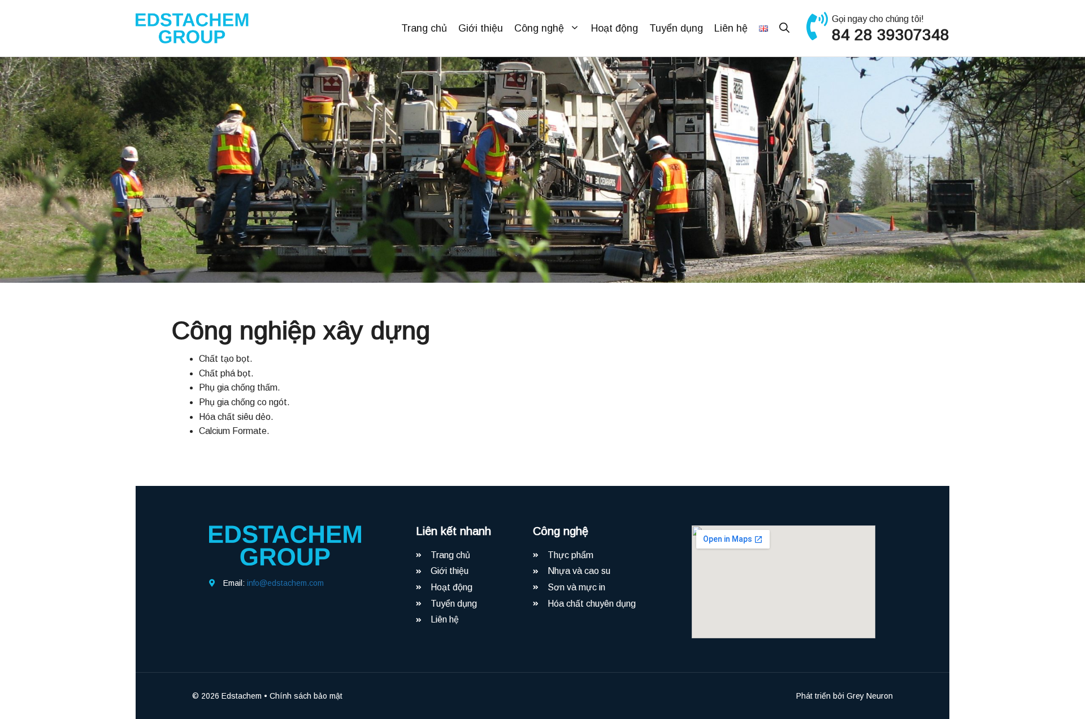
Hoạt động (614, 28)
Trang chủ (424, 28)
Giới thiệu (480, 28)
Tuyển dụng (676, 28)
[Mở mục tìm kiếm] (784, 28)
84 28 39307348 (890, 34)
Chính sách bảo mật (306, 695)
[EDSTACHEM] (192, 27)
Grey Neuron (870, 695)
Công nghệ (539, 28)
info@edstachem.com (285, 583)
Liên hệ (731, 28)
